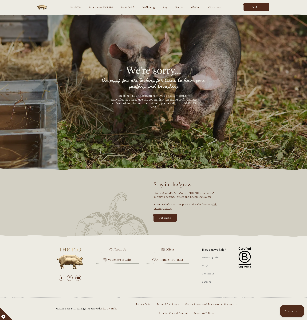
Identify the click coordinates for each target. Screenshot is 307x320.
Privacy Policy (144, 303)
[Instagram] (70, 278)
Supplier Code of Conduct (174, 313)
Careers (206, 281)
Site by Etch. (109, 308)
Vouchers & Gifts (119, 259)
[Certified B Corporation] (245, 257)
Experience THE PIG (101, 7)
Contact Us (208, 273)
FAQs (205, 265)
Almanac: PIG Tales (170, 259)
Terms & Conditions (168, 303)
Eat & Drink (128, 7)
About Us (120, 249)
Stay (165, 7)
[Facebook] (61, 278)
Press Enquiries (211, 257)
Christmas (214, 7)
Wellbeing (148, 7)
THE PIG (42, 7)
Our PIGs (75, 7)
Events (179, 7)
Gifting (196, 7)
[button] (292, 311)
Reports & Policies (204, 313)
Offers (170, 249)
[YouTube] (78, 278)
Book (255, 7)
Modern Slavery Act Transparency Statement (211, 303)
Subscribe (165, 217)
